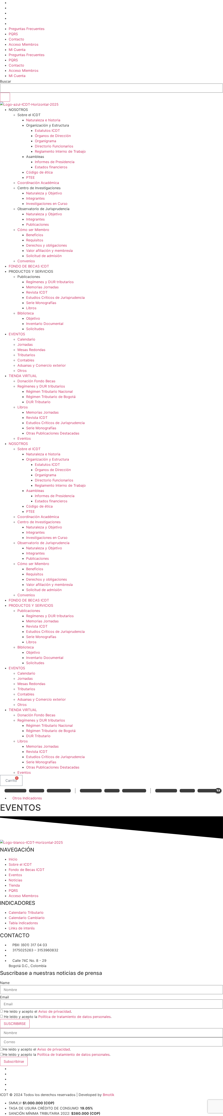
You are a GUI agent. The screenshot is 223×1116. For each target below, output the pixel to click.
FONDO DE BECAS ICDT (29, 266)
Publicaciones (37, 224)
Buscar (5, 81)
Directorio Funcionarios (54, 146)
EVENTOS (17, 334)
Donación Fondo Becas (36, 381)
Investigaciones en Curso (47, 203)
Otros (22, 370)
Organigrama (45, 141)
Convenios (26, 261)
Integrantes (35, 198)
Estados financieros (51, 167)
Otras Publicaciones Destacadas (52, 433)
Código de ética (39, 172)
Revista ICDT (36, 292)
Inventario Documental (44, 323)
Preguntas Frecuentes (26, 29)
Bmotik (108, 1095)
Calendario (26, 339)
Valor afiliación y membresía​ (49, 250)
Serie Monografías (41, 303)
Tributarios (26, 355)
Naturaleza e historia (43, 120)
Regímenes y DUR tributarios (50, 282)
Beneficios (34, 235)
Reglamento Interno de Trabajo (60, 151)
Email (4, 997)
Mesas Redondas (31, 349)
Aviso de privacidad (54, 1011)
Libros (31, 308)
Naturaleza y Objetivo (44, 193)
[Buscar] (5, 97)
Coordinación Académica (38, 182)
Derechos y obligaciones (46, 245)
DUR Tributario (38, 402)
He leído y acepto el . (38, 1011)
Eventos (24, 438)
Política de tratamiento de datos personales (74, 1016)
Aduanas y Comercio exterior (41, 365)
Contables (25, 360)
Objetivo (33, 318)
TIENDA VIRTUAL (23, 376)
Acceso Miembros (23, 44)
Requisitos (34, 240)
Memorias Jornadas (42, 287)
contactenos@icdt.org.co (33, 955)
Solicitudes (35, 329)
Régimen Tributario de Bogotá (51, 396)
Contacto (16, 39)
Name (5, 982)
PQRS (13, 34)
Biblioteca (25, 313)
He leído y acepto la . (58, 1016)
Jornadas (25, 344)
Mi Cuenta (17, 49)
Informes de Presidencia (54, 162)
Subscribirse (14, 1061)
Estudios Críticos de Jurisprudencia (55, 297)
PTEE (30, 177)
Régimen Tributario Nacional (49, 391)
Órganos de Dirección (53, 136)
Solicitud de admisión (44, 256)
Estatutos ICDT (47, 130)
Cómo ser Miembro (33, 229)
